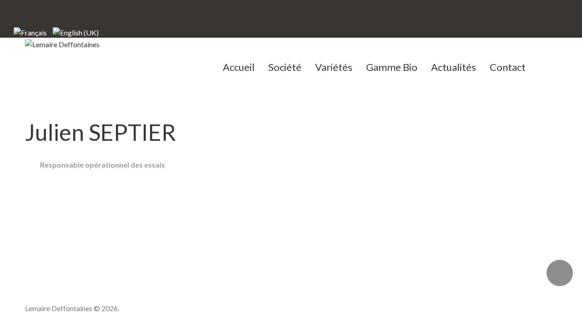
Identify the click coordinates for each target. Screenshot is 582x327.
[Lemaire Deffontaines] (62, 43)
